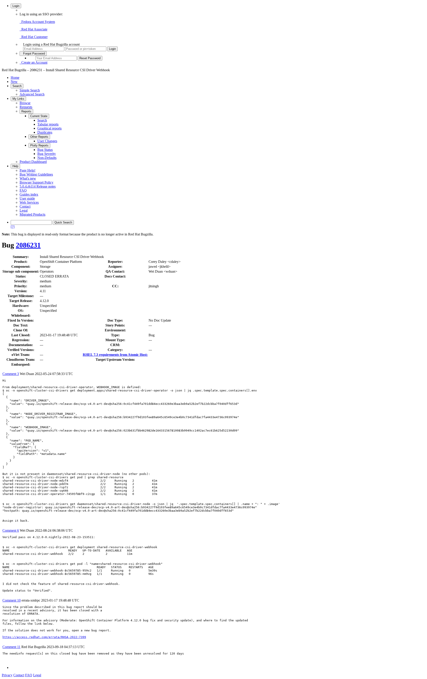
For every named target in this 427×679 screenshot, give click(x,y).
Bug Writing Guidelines (36, 174)
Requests (26, 107)
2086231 (28, 245)
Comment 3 (10, 374)
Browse (25, 103)
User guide (27, 198)
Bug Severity (46, 154)
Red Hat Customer (34, 37)
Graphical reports (49, 128)
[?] (12, 227)
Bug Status (45, 150)
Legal (24, 210)
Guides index (29, 194)
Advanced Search (32, 94)
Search (17, 86)
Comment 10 (11, 600)
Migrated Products (32, 214)
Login (15, 6)
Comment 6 (10, 530)
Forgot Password (33, 53)
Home (15, 77)
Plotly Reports (39, 145)
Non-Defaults (46, 158)
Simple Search (30, 90)
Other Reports (39, 136)
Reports (26, 111)
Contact (25, 206)
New (14, 81)
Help (15, 166)
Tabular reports (47, 124)
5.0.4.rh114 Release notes (38, 186)
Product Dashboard (33, 162)
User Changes (47, 141)
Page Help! (27, 170)
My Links (18, 98)
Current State (38, 116)
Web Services (29, 202)
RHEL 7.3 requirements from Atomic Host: (115, 355)
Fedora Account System (37, 22)
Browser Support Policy (36, 182)
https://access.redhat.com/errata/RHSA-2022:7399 (44, 637)
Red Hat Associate (33, 29)
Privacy (7, 675)
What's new (28, 178)
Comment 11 (11, 647)
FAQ (23, 190)
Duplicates (44, 132)
